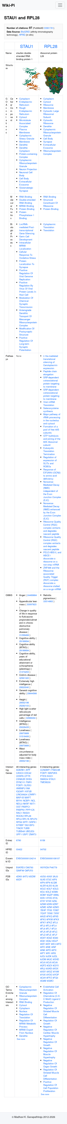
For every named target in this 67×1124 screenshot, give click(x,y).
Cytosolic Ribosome (48, 121)
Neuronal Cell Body (25, 174)
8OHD (56, 959)
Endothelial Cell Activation (51, 988)
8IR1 (48, 953)
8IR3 (53, 953)
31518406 (24, 736)
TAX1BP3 (29, 825)
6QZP (50, 894)
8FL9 (54, 928)
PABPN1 (20, 809)
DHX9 (29, 779)
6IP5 (54, 879)
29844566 (32, 693)
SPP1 (26, 822)
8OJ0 (43, 962)
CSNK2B (20, 779)
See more (21, 1039)
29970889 (24, 733)
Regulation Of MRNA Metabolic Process (27, 1023)
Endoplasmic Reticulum (25, 103)
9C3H (43, 977)
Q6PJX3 (29, 870)
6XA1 (43, 897)
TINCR (19, 828)
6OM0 (55, 891)
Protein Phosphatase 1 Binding (26, 215)
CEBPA (20, 776)
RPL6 (19, 819)
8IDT (42, 944)
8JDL (54, 956)
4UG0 (43, 876)
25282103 (24, 705)
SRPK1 (33, 822)
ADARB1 (20, 769)
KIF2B (28, 791)
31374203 (24, 671)
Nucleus (23, 1011)
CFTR (27, 776)
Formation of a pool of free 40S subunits (51, 429)
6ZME (43, 907)
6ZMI (49, 907)
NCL (33, 800)
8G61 (43, 940)
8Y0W (56, 971)
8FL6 (42, 928)
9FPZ (49, 977)
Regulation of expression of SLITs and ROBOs (50, 462)
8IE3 (53, 944)
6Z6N (49, 904)
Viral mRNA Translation (49, 403)
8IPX (54, 950)
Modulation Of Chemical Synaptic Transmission (26, 302)
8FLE (49, 934)
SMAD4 (44, 779)
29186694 (24, 641)
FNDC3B (55, 769)
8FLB (49, 931)
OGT (18, 806)
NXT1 (32, 803)
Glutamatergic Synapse (26, 189)
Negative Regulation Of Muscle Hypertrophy (50, 1052)
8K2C (49, 959)
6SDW (32, 876)
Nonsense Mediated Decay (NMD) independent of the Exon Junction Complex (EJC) (52, 491)
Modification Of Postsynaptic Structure (26, 331)
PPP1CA (30, 809)
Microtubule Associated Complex (25, 123)
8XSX (55, 968)
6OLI (42, 891)
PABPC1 (25, 806)
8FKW (50, 919)
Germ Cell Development (25, 238)
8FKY (43, 922)
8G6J (49, 940)
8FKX (56, 919)
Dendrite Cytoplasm (24, 149)
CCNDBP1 (45, 769)
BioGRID (25, 31)
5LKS (43, 879)
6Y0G (49, 897)
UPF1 (19, 834)
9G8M (43, 980)
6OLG (55, 888)
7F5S (49, 910)
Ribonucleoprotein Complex (52, 152)
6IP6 (42, 882)
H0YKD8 (44, 867)
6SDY (19, 879)
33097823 (31, 604)
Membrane (24, 141)
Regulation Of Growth (50, 1022)
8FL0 (55, 922)
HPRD (22, 34)
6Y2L (55, 897)
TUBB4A (20, 831)
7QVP (43, 913)
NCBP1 (26, 800)
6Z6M (43, 904)
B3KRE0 (20, 867)
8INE (48, 947)
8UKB (49, 968)
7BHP (43, 910)
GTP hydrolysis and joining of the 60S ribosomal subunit (51, 440)
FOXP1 (19, 785)
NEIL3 (19, 803)
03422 (19, 849)
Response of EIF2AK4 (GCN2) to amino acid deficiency (51, 474)
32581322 (24, 678)
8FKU (43, 919)
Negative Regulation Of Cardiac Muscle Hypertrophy (51, 1031)
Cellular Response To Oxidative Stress (27, 254)
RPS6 (19, 822)
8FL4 (54, 925)
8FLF (54, 934)
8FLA (43, 931)
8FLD (43, 934)
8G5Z (49, 937)
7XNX (50, 913)
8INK (42, 950)
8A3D (43, 916)
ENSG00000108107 (50, 858)
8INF (53, 947)
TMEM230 (45, 782)
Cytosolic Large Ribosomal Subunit (51, 114)
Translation (48, 230)
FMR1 (29, 782)
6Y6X (49, 901)
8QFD (43, 965)
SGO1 (50, 776)
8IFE (42, 947)
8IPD (48, 950)
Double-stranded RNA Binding (27, 201)
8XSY (43, 971)
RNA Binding (25, 196)
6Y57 (42, 901)
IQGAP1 (20, 791)
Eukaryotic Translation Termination (49, 451)
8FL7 (48, 928)
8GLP (55, 940)
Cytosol (23, 117)
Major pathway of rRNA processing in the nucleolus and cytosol (51, 419)
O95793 (29, 867)
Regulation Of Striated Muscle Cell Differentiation (51, 1074)
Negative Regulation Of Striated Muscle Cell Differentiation (51, 1011)
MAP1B (20, 797)
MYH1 (19, 800)
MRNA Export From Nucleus (26, 1031)
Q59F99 (20, 870)
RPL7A (25, 819)
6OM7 (43, 894)
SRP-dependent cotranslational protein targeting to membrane (51, 382)
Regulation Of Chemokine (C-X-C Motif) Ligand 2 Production (51, 997)
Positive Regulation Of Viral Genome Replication (26, 275)
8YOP (56, 974)
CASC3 (20, 773)
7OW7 (56, 910)
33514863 (48, 601)
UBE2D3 (30, 831)
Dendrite (23, 144)
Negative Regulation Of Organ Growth (50, 1063)
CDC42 (27, 773)
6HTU (25, 876)
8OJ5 (49, 962)
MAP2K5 (52, 773)
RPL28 (50, 46)
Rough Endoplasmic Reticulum (25, 111)
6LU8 (55, 885)
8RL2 (42, 968)
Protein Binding (26, 209)
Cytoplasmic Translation (49, 225)
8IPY (42, 953)
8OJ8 (55, 962)
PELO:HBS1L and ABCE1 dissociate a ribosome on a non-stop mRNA (52, 558)
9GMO (50, 980)
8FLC (54, 931)
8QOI (49, 965)
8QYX (56, 965)
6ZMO (56, 907)
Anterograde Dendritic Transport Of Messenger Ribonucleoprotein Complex (28, 317)
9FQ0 (55, 977)
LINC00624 (21, 794)
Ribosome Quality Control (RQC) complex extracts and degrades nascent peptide (52, 527)
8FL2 (42, 925)
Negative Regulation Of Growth (50, 1042)
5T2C (49, 879)
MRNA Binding (26, 205)
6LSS (49, 885)
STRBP (20, 825)
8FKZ (49, 922)
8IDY (48, 944)
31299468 (24, 635)
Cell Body (24, 178)
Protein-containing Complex (28, 155)
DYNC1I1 (20, 782)
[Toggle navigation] (60, 5)
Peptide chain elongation (50, 373)
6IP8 (48, 882)
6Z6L (54, 901)
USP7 (25, 834)
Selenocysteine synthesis (51, 409)
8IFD (58, 944)
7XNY (56, 913)
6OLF (49, 888)
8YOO (49, 974)
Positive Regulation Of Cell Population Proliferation (50, 1086)
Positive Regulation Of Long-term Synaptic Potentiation (26, 344)
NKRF (26, 803)
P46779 (53, 867)
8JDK (49, 956)
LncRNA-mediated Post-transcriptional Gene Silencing (26, 228)
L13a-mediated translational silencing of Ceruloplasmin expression (50, 362)
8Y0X (43, 974)
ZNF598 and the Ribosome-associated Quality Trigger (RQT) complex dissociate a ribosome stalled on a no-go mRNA (52, 578)
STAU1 (26, 46)
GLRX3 (27, 785)
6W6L (56, 894)
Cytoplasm (24, 98)
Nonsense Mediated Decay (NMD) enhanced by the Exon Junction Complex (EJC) (52, 511)
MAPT (28, 797)
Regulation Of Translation (26, 1016)
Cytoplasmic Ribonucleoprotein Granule (28, 163)
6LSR (43, 885)
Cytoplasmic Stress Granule (26, 137)
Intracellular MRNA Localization (25, 245)
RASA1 (26, 812)
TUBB (27, 828)
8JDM (43, 959)
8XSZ (49, 971)
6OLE (43, 888)
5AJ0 (55, 876)
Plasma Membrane (24, 131)
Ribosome (48, 104)
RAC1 (19, 812)
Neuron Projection (28, 169)
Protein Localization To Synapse (26, 264)
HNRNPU (20, 788)
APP (28, 769)
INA (28, 788)
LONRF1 (32, 794)
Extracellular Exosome (25, 183)
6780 (18, 840)
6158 (42, 840)
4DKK (19, 876)
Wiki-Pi (8, 5)
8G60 (55, 937)
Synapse (47, 141)
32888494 (31, 717)
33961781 (49, 27)
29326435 (24, 727)
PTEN (43, 776)
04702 (43, 849)
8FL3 (48, 925)
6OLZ (48, 891)
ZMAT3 (32, 834)
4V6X (49, 876)
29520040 (24, 687)
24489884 (32, 595)
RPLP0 (33, 819)
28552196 (24, 702)
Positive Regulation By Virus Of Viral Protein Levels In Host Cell (27, 288)
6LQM (54, 882)
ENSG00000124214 (26, 858)
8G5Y (43, 937)
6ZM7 (55, 904)
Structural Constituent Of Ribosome (50, 202)
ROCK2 (20, 815)
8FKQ (49, 916)
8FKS (55, 916)
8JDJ (42, 956)
